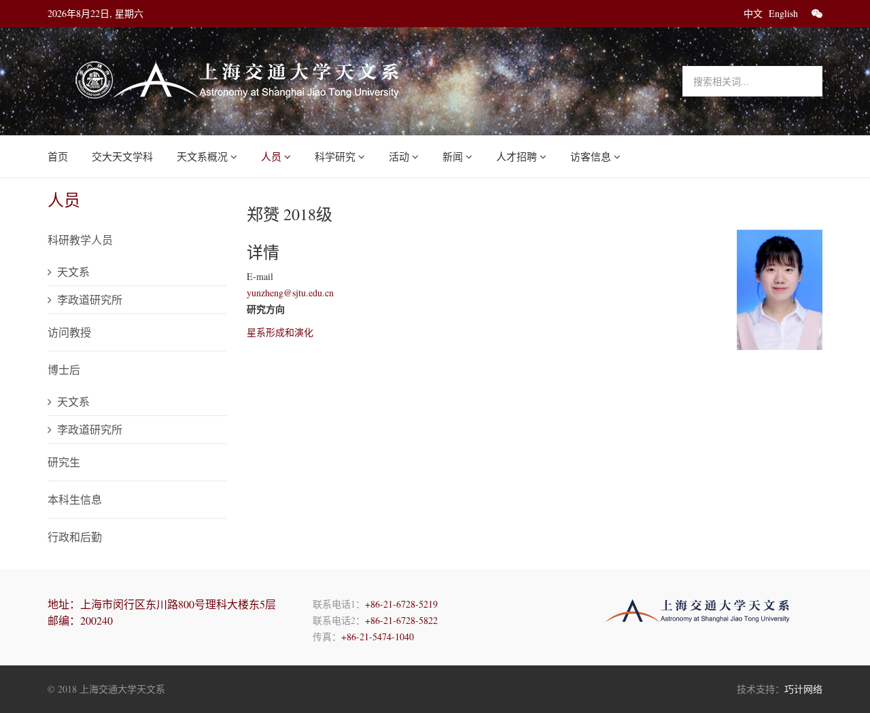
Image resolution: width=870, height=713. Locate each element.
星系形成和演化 (280, 332)
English (783, 13)
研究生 (64, 462)
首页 (58, 156)
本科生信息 (75, 499)
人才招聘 (516, 156)
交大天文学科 (122, 156)
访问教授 (69, 332)
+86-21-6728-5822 (401, 620)
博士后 (64, 369)
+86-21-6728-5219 (401, 603)
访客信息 (590, 156)
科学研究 (335, 156)
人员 (271, 156)
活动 (399, 156)
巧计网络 (803, 688)
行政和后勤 (75, 536)
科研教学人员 (80, 239)
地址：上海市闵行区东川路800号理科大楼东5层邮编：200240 (162, 612)
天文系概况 (202, 156)
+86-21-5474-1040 (377, 636)
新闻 (452, 156)
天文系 (73, 271)
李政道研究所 (89, 299)
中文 (753, 13)
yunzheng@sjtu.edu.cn (290, 292)
